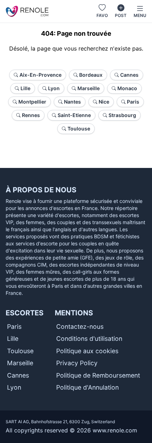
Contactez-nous (80, 326)
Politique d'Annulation (87, 387)
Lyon (14, 387)
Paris (14, 326)
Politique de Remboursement (98, 375)
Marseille (20, 363)
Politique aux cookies (87, 351)
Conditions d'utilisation (89, 338)
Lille (12, 338)
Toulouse (20, 351)
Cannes (18, 375)
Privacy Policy (77, 363)
